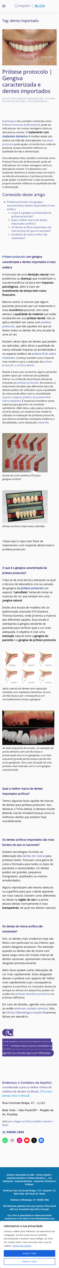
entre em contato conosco (31, 1008)
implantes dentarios (15, 136)
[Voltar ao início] (29, 6)
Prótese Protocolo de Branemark (21, 124)
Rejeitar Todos (29, 1261)
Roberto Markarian (28, 98)
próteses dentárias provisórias (33, 994)
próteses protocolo (28, 382)
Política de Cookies (22, 1245)
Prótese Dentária (16, 101)
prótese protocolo (32, 588)
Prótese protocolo (13, 256)
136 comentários (37, 101)
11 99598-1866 (13, 1132)
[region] (29, 1244)
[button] (3, 6)
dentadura (10, 121)
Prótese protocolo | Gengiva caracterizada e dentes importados (27, 81)
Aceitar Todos (29, 1253)
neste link (43, 422)
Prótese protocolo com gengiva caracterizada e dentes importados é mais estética (31, 205)
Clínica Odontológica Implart (24, 1012)
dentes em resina (34, 856)
